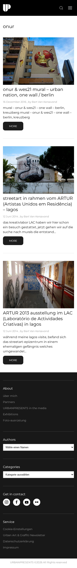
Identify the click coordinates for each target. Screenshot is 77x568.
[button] (61, 8)
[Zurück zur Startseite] (7, 8)
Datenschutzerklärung (18, 541)
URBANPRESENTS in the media (24, 408)
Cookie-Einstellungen (17, 529)
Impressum (11, 547)
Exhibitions (10, 414)
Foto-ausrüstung (14, 420)
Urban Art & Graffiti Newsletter (24, 535)
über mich (10, 396)
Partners (9, 402)
